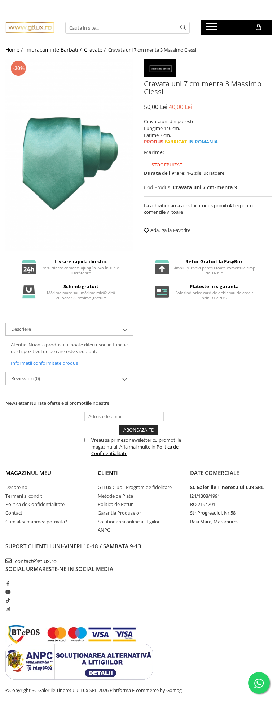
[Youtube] (7, 592)
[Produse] (212, 28)
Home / (14, 49)
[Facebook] (7, 583)
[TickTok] (7, 600)
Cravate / (95, 49)
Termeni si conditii (24, 496)
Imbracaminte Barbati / (54, 49)
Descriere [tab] (21, 329)
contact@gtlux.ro (35, 560)
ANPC (104, 530)
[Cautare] (183, 28)
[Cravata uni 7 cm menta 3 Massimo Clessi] (69, 155)
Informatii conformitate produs (44, 363)
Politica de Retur (115, 504)
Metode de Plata (115, 496)
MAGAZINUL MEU (28, 472)
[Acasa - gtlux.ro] (29, 27)
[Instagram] (7, 609)
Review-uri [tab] (25, 378)
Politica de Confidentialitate (35, 504)
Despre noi (16, 487)
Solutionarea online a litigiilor (129, 521)
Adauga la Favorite (170, 230)
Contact (13, 513)
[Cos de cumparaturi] (258, 27)
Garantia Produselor (119, 513)
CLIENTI (108, 472)
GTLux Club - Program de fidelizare (135, 487)
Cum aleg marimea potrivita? (36, 521)
